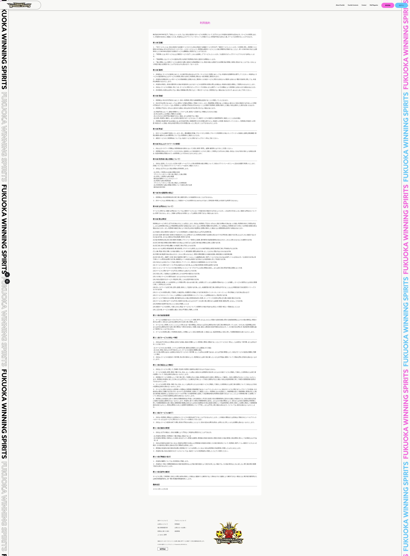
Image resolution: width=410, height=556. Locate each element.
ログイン (401, 5)
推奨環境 (177, 531)
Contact (364, 5)
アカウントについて (180, 520)
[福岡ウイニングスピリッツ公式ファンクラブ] (20, 5)
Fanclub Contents (353, 5)
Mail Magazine (374, 5)
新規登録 (387, 5)
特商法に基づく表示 (163, 531)
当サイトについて (163, 520)
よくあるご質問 (162, 535)
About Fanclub (340, 5)
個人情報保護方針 (163, 527)
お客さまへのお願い (180, 527)
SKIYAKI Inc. (184, 544)
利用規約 (177, 524)
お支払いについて (163, 524)
